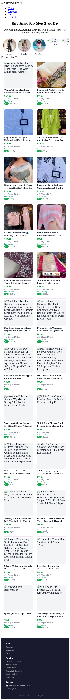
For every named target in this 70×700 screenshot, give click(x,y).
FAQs (8, 653)
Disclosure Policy (12, 674)
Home (11, 8)
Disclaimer (10, 677)
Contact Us (10, 650)
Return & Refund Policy (15, 671)
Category (12, 11)
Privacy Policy (11, 665)
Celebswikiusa (12, 2)
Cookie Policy (11, 668)
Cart (10, 14)
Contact (12, 17)
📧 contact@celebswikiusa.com (18, 686)
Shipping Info (11, 689)
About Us (9, 647)
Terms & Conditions (13, 662)
